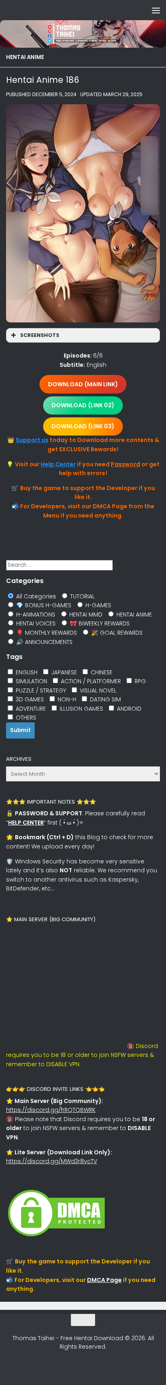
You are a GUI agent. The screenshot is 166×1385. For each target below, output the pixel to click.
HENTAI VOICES (35, 623)
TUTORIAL (81, 596)
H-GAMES (97, 605)
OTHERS (25, 718)
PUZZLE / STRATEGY (40, 690)
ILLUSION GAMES (80, 709)
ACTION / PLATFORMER (90, 681)
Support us (32, 440)
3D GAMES (29, 699)
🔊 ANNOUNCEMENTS (44, 642)
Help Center (58, 464)
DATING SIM (104, 699)
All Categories (35, 596)
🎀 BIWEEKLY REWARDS (99, 623)
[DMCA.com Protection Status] (56, 1236)
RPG (139, 681)
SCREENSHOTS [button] (39, 335)
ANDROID (128, 709)
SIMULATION (30, 681)
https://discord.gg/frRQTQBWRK (50, 1110)
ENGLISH (25, 672)
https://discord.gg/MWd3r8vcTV (51, 1161)
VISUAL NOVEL (97, 690)
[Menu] (156, 10)
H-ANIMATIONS (35, 614)
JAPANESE (63, 672)
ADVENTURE (30, 709)
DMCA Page (104, 1280)
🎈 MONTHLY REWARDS (46, 633)
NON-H (66, 699)
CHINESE (100, 672)
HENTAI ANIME (25, 57)
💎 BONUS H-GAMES (43, 605)
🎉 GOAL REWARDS (116, 633)
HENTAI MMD (85, 614)
